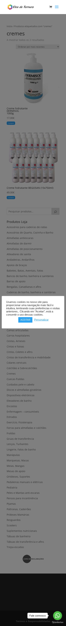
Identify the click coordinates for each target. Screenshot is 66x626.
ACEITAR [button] (25, 320)
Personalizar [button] (41, 319)
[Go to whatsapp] (57, 615)
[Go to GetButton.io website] (57, 622)
